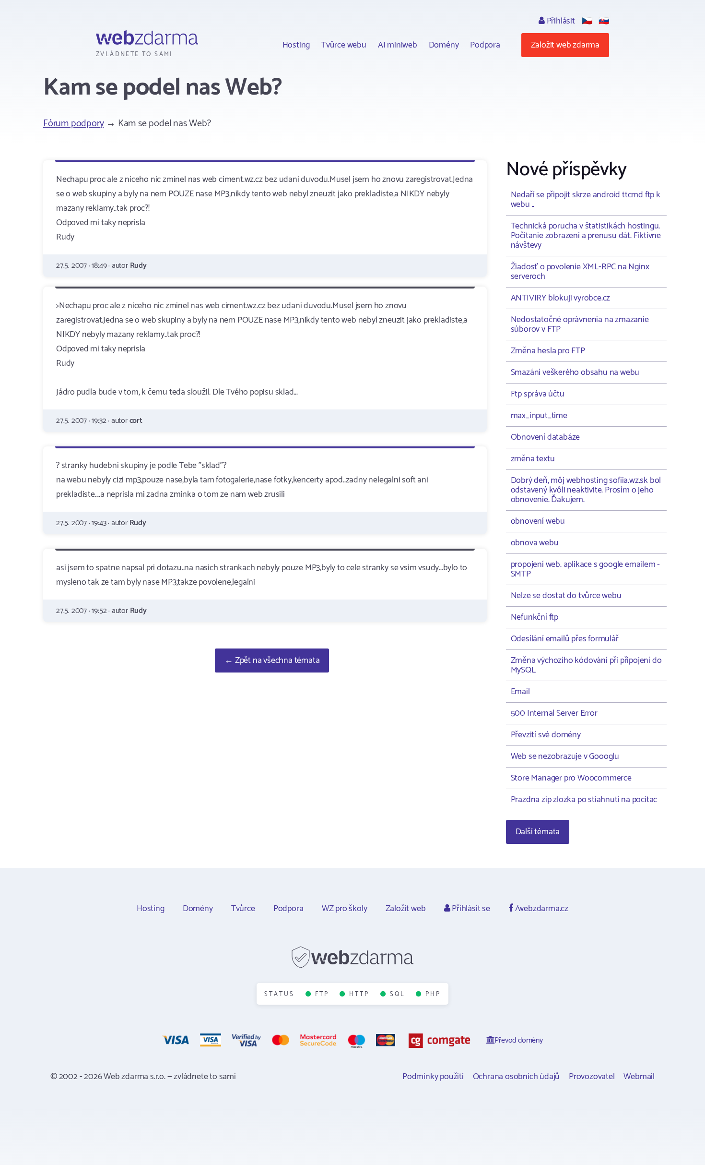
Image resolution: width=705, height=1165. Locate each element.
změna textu (533, 459)
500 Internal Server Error (554, 713)
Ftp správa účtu (537, 394)
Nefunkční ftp (534, 617)
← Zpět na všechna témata (271, 660)
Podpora (485, 45)
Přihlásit (560, 21)
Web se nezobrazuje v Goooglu (565, 756)
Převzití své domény (546, 735)
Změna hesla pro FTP (548, 351)
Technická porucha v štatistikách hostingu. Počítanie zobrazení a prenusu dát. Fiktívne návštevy (586, 235)
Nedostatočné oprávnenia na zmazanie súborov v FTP (580, 324)
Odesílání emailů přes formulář (565, 639)
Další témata (538, 832)
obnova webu (535, 543)
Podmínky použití (433, 1076)
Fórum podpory (73, 124)
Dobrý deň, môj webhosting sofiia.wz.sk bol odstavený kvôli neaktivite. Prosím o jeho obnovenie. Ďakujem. (586, 490)
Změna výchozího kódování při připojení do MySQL (586, 665)
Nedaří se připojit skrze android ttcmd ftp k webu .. (585, 200)
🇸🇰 (604, 21)
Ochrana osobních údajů (516, 1076)
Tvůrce (243, 908)
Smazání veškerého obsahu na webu (575, 372)
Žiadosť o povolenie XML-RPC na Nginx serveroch (580, 272)
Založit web (406, 908)
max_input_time (539, 415)
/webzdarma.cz (540, 908)
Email (520, 692)
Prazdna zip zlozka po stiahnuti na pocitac (584, 800)
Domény (444, 45)
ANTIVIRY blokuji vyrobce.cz (561, 298)
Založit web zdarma (565, 45)
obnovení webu (538, 521)
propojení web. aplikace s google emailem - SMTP (585, 569)
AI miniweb (397, 45)
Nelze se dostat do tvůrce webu (566, 596)
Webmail (639, 1076)
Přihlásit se (470, 908)
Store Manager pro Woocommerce (571, 778)
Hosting (296, 45)
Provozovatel (592, 1076)
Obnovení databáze (545, 437)
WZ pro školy (344, 908)
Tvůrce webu (343, 45)
